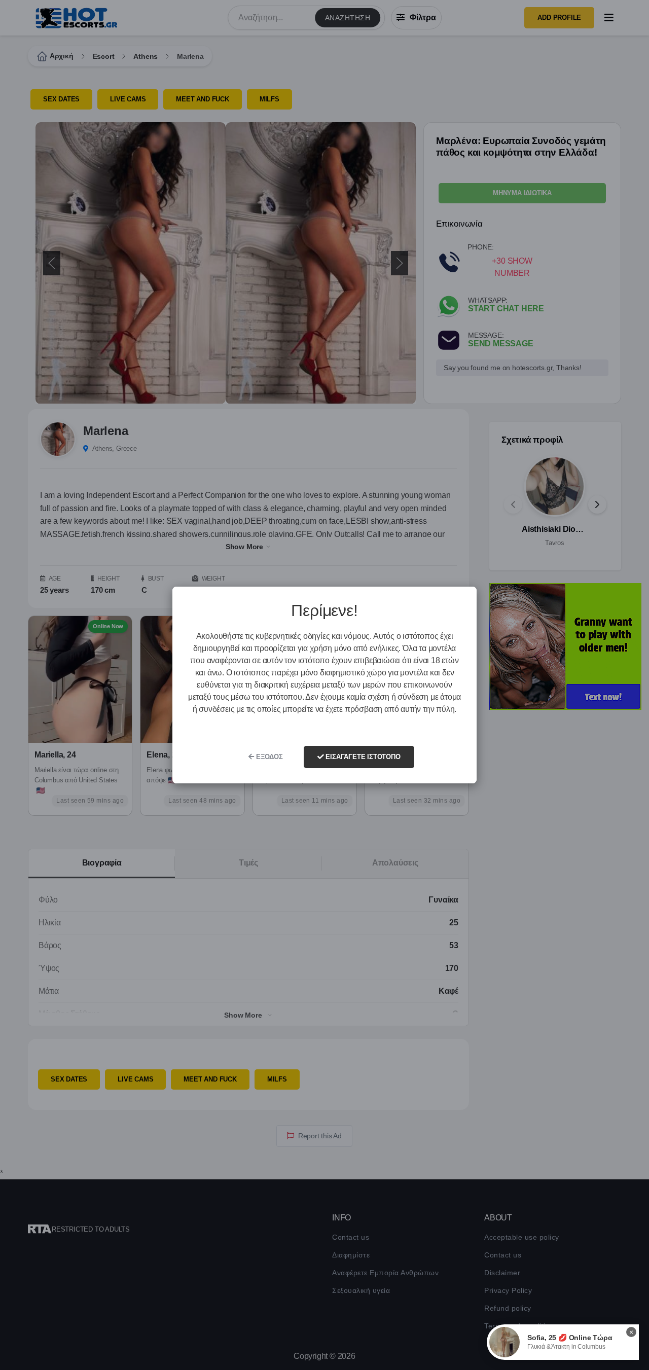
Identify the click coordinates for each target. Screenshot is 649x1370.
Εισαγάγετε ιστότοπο (362, 757)
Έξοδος (268, 757)
